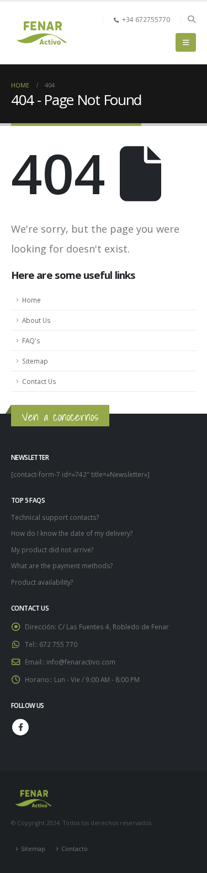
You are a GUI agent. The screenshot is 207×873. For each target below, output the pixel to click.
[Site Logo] (41, 33)
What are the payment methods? (62, 565)
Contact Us (39, 381)
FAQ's (31, 340)
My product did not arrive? (52, 549)
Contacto (74, 849)
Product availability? (42, 582)
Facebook (20, 727)
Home (31, 299)
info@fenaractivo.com (80, 661)
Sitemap (35, 360)
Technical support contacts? (55, 517)
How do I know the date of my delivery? (71, 533)
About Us (36, 320)
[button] (191, 19)
